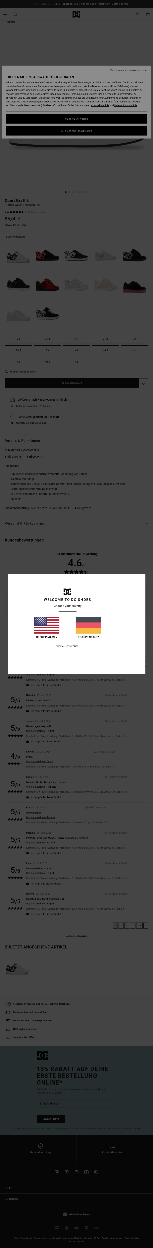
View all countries (67, 646)
